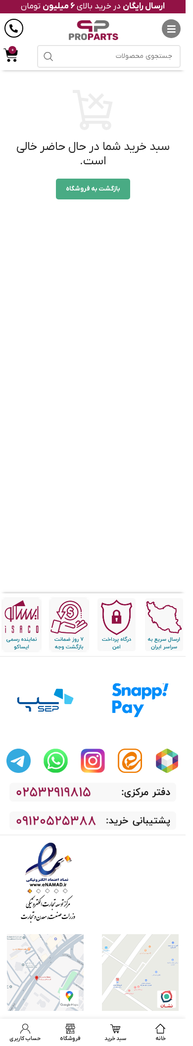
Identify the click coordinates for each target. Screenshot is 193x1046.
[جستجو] (48, 56)
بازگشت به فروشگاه (93, 189)
